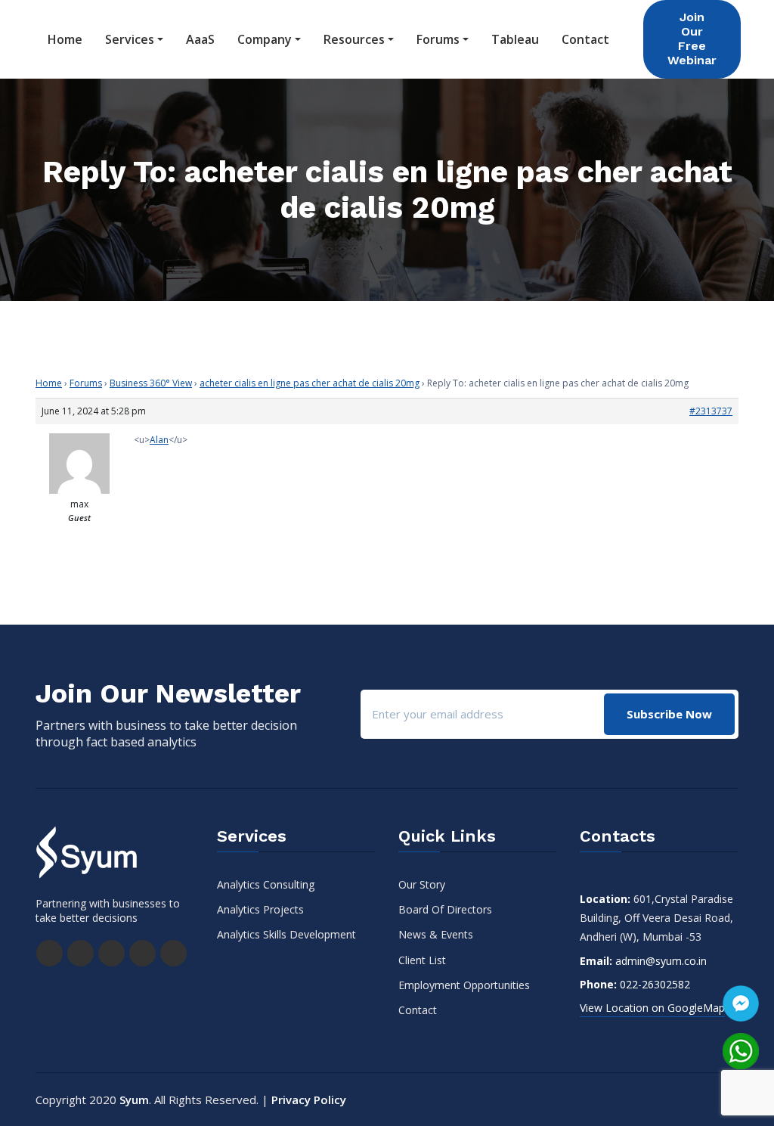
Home (65, 39)
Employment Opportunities (464, 985)
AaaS (200, 39)
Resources (354, 39)
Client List (422, 960)
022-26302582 (655, 984)
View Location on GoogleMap (652, 1007)
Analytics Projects (260, 909)
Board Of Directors (445, 909)
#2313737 (710, 411)
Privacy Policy (308, 1099)
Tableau (515, 39)
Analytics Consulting (265, 884)
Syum (134, 1099)
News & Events (435, 934)
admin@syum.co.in (661, 961)
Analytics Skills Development (286, 934)
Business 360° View (151, 383)
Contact (585, 39)
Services (129, 39)
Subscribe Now (669, 713)
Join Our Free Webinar (692, 38)
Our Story (421, 884)
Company (264, 39)
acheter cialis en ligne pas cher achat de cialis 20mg (310, 383)
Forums (438, 39)
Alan (159, 439)
